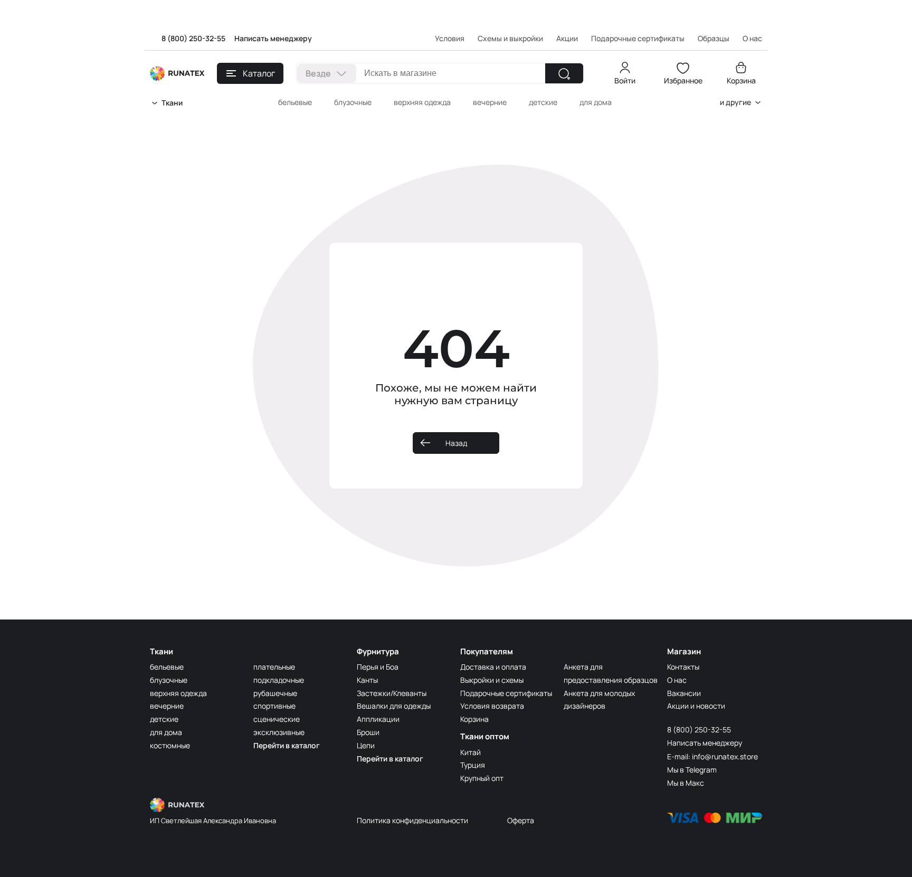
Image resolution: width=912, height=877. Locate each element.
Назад (456, 443)
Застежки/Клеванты (391, 693)
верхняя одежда (422, 102)
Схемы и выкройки (510, 38)
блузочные (353, 102)
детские (543, 102)
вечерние (490, 102)
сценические (276, 719)
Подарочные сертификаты (638, 38)
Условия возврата (492, 706)
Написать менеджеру (273, 38)
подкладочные (278, 680)
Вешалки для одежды (394, 706)
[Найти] (564, 73)
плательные (274, 667)
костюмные (170, 745)
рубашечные (275, 693)
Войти (624, 80)
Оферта (520, 820)
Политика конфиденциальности (412, 820)
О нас (677, 680)
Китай (470, 752)
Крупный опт (482, 778)
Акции (567, 38)
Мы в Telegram (692, 770)
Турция (472, 765)
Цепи (366, 745)
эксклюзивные (279, 732)
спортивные (274, 706)
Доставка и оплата (493, 667)
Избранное (683, 80)
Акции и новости (696, 706)
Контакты (683, 667)
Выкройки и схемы (492, 680)
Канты (367, 680)
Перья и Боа (377, 667)
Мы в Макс (685, 783)
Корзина (741, 80)
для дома (596, 102)
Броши (368, 732)
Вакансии (684, 693)
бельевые (295, 102)
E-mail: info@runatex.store (712, 756)
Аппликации (378, 719)
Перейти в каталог (286, 745)
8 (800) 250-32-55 (193, 38)
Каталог (259, 73)
